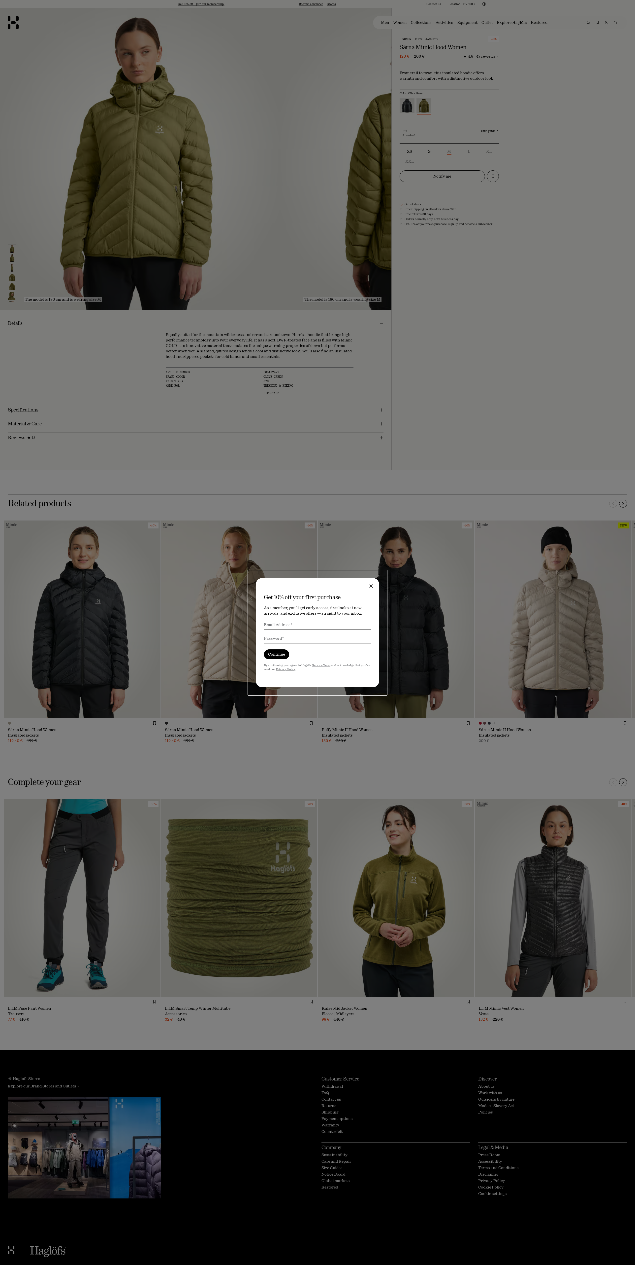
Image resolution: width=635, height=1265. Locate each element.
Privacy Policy (285, 669)
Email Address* (278, 624)
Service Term (321, 665)
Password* (274, 638)
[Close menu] (371, 586)
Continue (276, 654)
